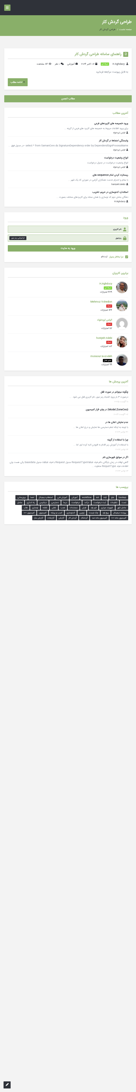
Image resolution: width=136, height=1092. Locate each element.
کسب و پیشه (56, 513)
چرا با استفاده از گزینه (117, 440)
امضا (32, 497)
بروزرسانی (21, 497)
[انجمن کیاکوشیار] (127, 7)
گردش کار (72, 518)
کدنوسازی (71, 513)
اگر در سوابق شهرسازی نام (115, 457)
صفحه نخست (125, 30)
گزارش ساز (38, 518)
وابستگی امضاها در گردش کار (113, 141)
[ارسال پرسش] (7, 1084)
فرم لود (94, 507)
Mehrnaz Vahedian (101, 302)
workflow (87, 497)
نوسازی (35, 507)
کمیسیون (42, 513)
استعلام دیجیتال (46, 497)
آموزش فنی (62, 497)
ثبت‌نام (104, 257)
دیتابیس (43, 502)
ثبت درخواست (100, 502)
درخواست (76, 502)
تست (124, 502)
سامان (19, 502)
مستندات (74, 507)
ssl (97, 497)
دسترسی (55, 502)
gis (112, 497)
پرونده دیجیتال (119, 513)
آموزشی (71, 64)
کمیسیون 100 (29, 513)
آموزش (75, 497)
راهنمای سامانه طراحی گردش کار (98, 54)
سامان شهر (121, 507)
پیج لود (106, 513)
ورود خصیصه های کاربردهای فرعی (111, 123)
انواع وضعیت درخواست (116, 158)
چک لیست (93, 513)
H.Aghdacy (119, 64)
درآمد (86, 502)
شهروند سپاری (107, 507)
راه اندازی (31, 502)
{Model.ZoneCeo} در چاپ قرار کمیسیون (107, 409)
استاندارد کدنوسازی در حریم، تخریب (110, 192)
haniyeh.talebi (118, 184)
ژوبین (81, 513)
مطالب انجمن (68, 99)
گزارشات (50, 518)
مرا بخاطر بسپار (116, 257)
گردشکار (84, 518)
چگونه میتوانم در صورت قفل (114, 392)
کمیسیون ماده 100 (118, 518)
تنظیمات (113, 502)
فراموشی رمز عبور (18, 238)
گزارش (61, 518)
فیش (84, 507)
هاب (26, 507)
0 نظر (57, 64)
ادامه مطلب (16, 82)
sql (105, 497)
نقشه (45, 507)
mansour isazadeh (101, 356)
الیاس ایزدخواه (119, 133)
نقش (54, 507)
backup (122, 497)
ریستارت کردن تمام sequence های (110, 175)
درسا (65, 502)
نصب (63, 507)
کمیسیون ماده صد (99, 518)
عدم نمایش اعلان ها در (116, 422)
